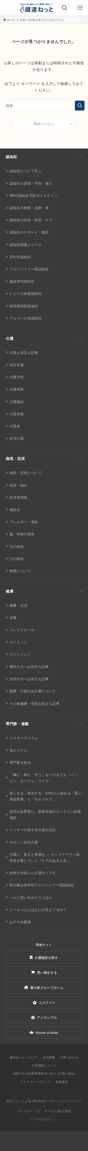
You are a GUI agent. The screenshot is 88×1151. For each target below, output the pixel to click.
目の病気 (17, 546)
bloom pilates (47, 1032)
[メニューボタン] (80, 8)
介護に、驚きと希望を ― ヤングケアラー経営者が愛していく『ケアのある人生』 (45, 857)
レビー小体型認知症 (26, 293)
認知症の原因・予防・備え (31, 183)
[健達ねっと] (37, 8)
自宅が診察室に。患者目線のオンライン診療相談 (45, 814)
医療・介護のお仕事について (33, 690)
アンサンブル (47, 1017)
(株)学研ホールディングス (50, 1101)
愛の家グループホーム (47, 987)
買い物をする (47, 972)
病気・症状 (15, 458)
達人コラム (18, 750)
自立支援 (17, 364)
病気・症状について (26, 472)
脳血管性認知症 (22, 281)
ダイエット (18, 642)
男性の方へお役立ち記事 (29, 666)
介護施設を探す (46, 957)
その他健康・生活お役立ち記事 (35, 703)
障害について (20, 570)
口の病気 (17, 558)
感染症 (15, 509)
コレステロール (22, 629)
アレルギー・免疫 (24, 521)
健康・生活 (18, 605)
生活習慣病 (18, 497)
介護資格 (17, 413)
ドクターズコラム (24, 737)
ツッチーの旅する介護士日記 (33, 829)
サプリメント (20, 654)
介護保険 (17, 389)
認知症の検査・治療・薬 (29, 207)
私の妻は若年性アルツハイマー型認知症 (42, 884)
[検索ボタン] (64, 8)
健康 (9, 591)
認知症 (11, 156)
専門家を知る (20, 762)
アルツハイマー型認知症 (29, 268)
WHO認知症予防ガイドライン (34, 195)
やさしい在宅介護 (24, 842)
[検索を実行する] (80, 105)
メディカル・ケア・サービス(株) (39, 1111)
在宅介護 (17, 438)
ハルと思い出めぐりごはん (31, 897)
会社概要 (49, 1057)
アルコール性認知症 (26, 318)
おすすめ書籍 (20, 921)
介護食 (15, 425)
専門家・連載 (17, 723)
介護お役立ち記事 (24, 352)
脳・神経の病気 (22, 533)
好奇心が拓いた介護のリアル (33, 872)
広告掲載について (44, 1065)
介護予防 (17, 376)
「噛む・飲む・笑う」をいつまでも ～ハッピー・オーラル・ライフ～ (44, 777)
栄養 (13, 617)
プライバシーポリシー (35, 1081)
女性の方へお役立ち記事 (29, 678)
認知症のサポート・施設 (29, 232)
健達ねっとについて (24, 1057)
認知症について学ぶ (26, 170)
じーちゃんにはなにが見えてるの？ (38, 909)
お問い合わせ (69, 1057)
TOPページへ (44, 123)
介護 (9, 338)
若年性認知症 (20, 256)
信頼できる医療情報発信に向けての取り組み (44, 1073)
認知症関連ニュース (26, 244)
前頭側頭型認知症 (24, 305)
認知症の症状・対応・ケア (31, 219)
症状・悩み (18, 485)
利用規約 (62, 1081)
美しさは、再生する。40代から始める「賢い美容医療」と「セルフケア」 (46, 796)
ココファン (47, 1002)
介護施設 (17, 401)
